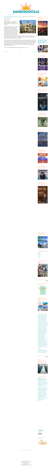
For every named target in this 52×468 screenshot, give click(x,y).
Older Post (35, 51)
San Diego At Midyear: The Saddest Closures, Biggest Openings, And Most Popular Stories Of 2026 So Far (42, 41)
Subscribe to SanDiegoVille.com (41, 430)
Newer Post (6, 51)
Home (20, 51)
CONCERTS (9, 14)
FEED (5, 14)
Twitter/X (39, 255)
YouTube (39, 257)
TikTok (39, 256)
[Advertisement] (43, 218)
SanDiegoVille (26, 460)
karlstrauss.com (26, 47)
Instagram (39, 252)
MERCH (13, 14)
